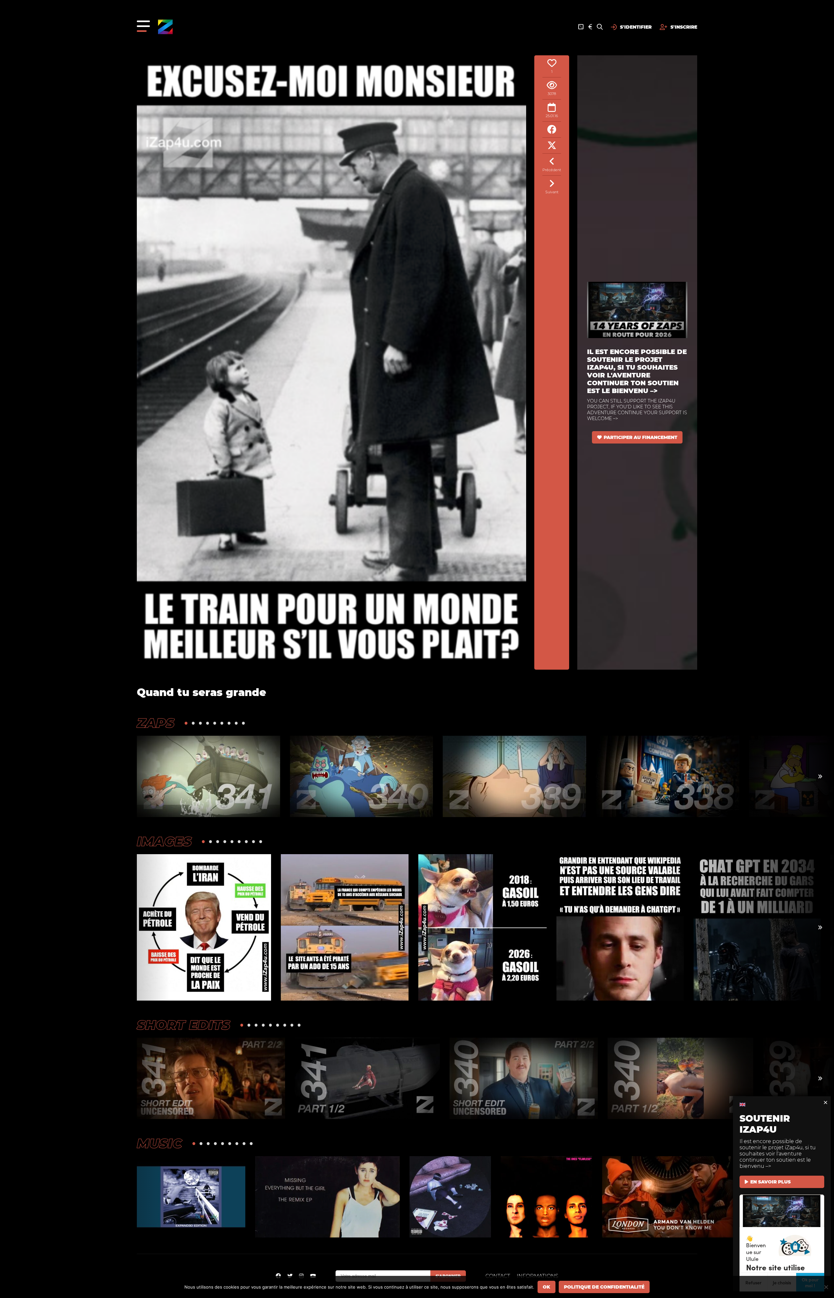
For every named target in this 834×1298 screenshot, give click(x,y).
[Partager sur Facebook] (551, 130)
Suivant (551, 192)
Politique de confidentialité (604, 1287)
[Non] (826, 1287)
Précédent (551, 170)
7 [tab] (229, 723)
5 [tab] (215, 723)
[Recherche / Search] (600, 27)
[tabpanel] (208, 776)
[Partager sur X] (551, 146)
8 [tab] (236, 723)
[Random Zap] (580, 27)
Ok (546, 1287)
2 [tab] (193, 723)
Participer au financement (640, 437)
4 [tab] (207, 723)
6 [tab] (222, 723)
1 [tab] (186, 723)
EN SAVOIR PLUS (770, 1182)
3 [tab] (200, 723)
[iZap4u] (165, 27)
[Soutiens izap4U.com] (590, 27)
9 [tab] (243, 723)
